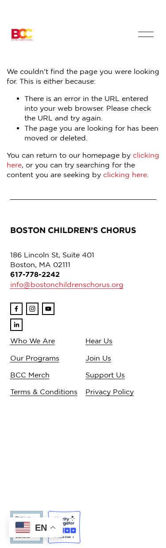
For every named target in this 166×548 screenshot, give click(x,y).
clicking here (125, 175)
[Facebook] (16, 309)
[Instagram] (32, 309)
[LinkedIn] (16, 325)
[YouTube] (48, 309)
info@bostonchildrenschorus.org (67, 284)
